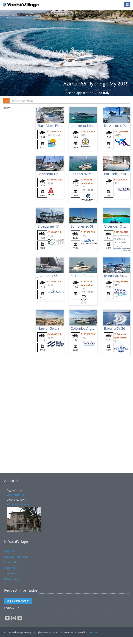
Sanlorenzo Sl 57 (84, 226)
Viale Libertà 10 (15, 494)
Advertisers (10, 551)
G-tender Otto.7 (117, 226)
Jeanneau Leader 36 (87, 125)
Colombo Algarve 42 (87, 328)
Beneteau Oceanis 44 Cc (56, 173)
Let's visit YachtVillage (16, 556)
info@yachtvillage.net (18, 504)
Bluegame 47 (48, 226)
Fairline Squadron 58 (87, 275)
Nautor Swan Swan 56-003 (58, 328)
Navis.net (92, 632)
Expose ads (10, 562)
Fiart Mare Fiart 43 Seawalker (61, 125)
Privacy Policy (11, 579)
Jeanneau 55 (47, 275)
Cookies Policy (12, 573)
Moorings (9, 567)
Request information (17, 600)
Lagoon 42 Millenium (88, 173)
